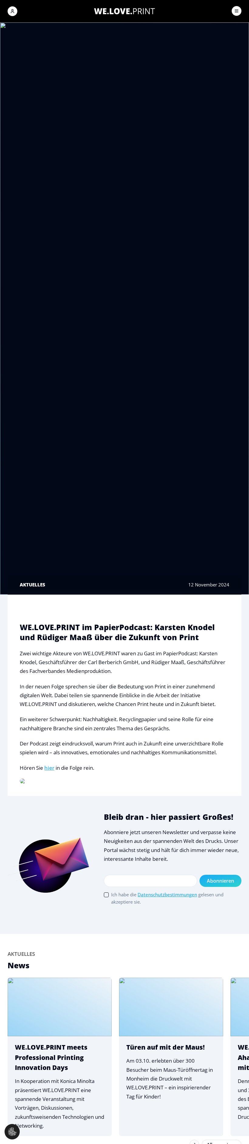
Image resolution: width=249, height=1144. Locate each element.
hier (49, 767)
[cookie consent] (12, 1131)
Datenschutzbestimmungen (167, 894)
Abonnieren (220, 881)
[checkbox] (106, 894)
